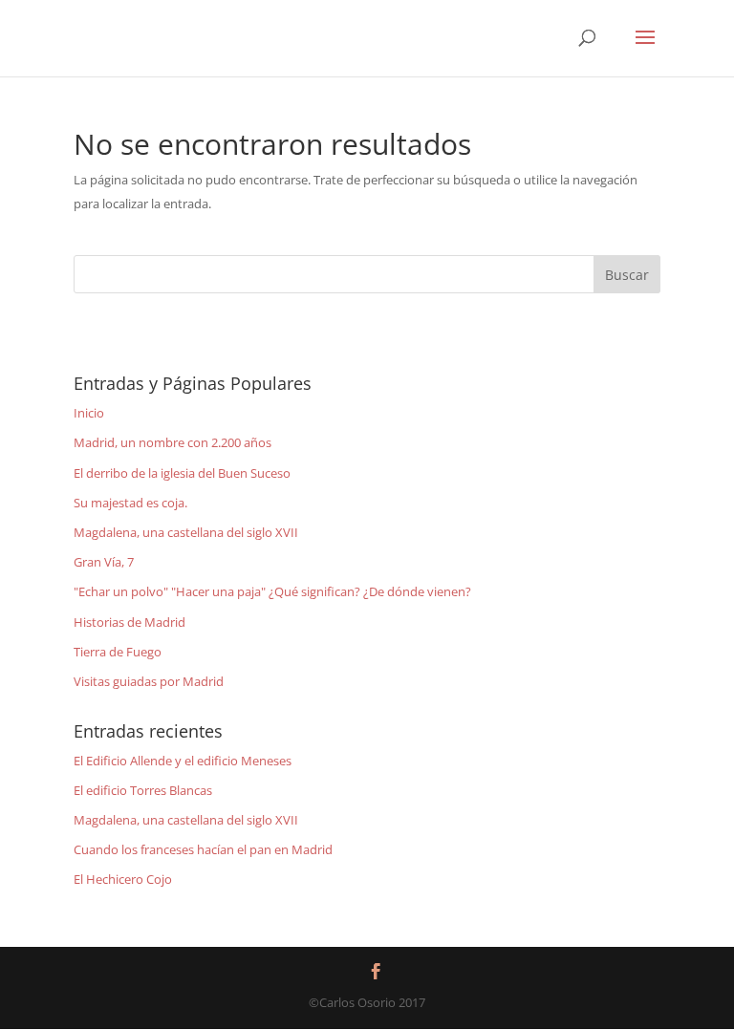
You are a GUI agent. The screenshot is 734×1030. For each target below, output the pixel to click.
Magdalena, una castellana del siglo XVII (186, 532)
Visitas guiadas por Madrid (149, 681)
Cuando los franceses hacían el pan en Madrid (203, 849)
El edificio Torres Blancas (143, 790)
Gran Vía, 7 (104, 561)
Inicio (89, 412)
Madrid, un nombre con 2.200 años (172, 442)
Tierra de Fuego (118, 651)
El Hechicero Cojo (123, 879)
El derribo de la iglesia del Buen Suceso (182, 473)
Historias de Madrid (129, 622)
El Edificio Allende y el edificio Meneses (182, 760)
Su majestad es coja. (130, 502)
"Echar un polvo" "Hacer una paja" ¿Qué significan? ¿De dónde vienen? (272, 591)
